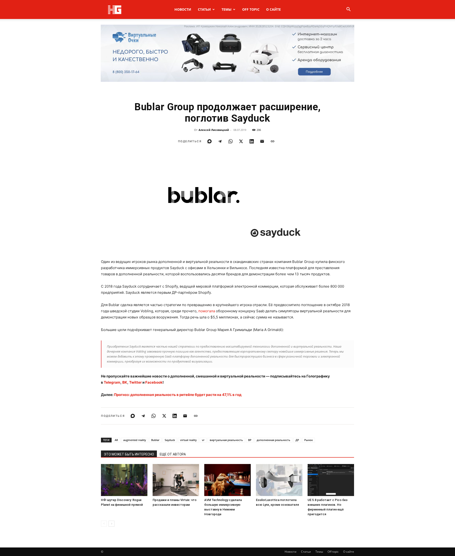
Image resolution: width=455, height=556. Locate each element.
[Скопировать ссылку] (272, 141)
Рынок (308, 440)
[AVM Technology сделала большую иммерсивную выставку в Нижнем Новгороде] (227, 480)
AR (116, 440)
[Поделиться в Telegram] (219, 141)
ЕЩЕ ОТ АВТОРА (173, 454)
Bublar (155, 440)
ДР (297, 440)
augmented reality (134, 440)
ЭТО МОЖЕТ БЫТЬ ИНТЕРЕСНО (129, 454)
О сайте (273, 9)
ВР (249, 440)
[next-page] (111, 524)
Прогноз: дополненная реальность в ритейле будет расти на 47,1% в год (177, 394)
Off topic (250, 9)
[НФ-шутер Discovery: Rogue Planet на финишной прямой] (124, 480)
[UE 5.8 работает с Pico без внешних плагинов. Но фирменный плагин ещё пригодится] (331, 480)
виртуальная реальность (226, 440)
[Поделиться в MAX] (209, 141)
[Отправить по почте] (262, 141)
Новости (182, 9)
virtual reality (188, 440)
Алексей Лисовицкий (214, 130)
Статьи (204, 9)
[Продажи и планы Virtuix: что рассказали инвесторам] (176, 480)
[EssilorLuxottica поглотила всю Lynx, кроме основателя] (279, 480)
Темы (227, 9)
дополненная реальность (273, 440)
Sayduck (170, 440)
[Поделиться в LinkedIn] (251, 141)
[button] (348, 10)
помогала (206, 311)
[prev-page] (104, 524)
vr (203, 440)
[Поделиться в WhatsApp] (230, 141)
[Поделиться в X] (241, 141)
